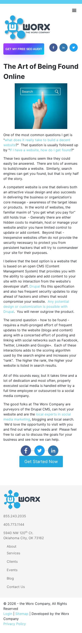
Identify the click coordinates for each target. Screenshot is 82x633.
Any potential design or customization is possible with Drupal (36, 306)
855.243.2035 (14, 516)
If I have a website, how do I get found (40, 150)
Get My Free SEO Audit (23, 49)
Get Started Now (41, 461)
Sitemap (21, 614)
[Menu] (74, 11)
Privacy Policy (14, 624)
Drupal (34, 286)
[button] (41, 106)
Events (12, 570)
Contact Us (16, 587)
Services (13, 553)
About (11, 546)
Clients (12, 561)
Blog (10, 578)
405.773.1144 (13, 524)
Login (7, 614)
